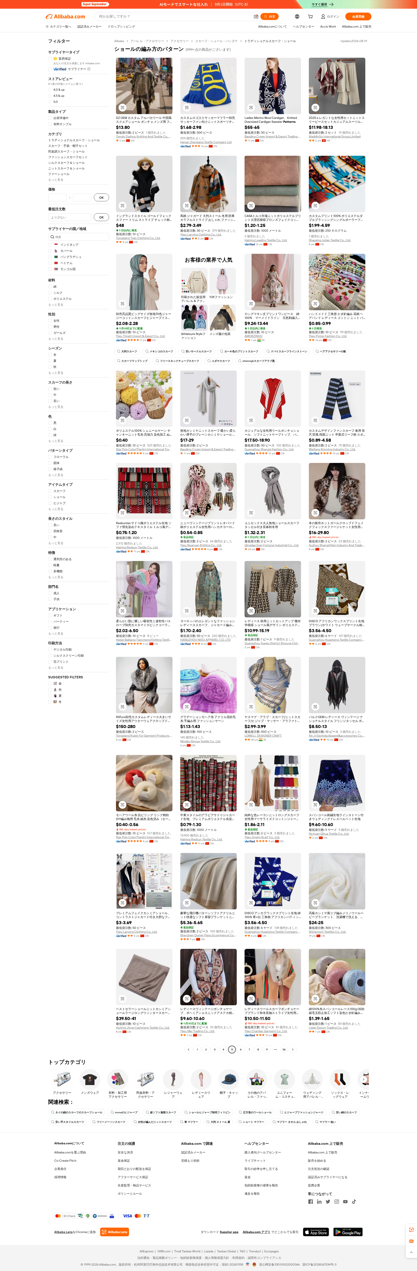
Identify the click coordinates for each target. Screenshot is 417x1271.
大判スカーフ (129, 351)
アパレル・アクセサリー (147, 41)
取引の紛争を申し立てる (261, 1169)
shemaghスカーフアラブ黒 (259, 360)
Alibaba (119, 41)
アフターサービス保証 (133, 1177)
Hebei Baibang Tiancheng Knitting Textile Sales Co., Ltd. (144, 639)
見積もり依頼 (190, 1160)
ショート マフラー (253, 1121)
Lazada (208, 1251)
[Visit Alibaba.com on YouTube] (345, 1201)
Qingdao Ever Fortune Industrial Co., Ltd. (272, 545)
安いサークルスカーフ (199, 351)
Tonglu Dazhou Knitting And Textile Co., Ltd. (144, 136)
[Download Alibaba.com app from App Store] (316, 1232)
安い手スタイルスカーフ (69, 1121)
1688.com (163, 1251)
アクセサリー (179, 41)
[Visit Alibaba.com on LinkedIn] (319, 1201)
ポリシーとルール (130, 1193)
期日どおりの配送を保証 (134, 1169)
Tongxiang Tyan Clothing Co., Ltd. (138, 238)
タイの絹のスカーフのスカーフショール (78, 1112)
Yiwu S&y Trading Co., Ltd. (197, 1031)
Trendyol (255, 1251)
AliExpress (147, 1251)
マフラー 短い (327, 1121)
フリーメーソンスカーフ (111, 1121)
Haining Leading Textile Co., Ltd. (266, 240)
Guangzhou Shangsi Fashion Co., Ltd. (269, 449)
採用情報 (60, 1177)
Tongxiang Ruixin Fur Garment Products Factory (144, 735)
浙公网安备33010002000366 (279, 1264)
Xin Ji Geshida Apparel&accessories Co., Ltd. (337, 735)
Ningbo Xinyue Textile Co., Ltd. (200, 741)
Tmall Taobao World (187, 1251)
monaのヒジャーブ (126, 1112)
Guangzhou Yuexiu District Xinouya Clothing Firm (273, 643)
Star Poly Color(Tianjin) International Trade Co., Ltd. (144, 449)
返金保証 (124, 1160)
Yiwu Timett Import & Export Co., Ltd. (140, 336)
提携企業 (314, 1185)
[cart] (311, 17)
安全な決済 (125, 1152)
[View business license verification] (248, 1264)
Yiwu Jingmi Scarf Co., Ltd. (262, 837)
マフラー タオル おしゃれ (292, 1121)
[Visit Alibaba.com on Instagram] (336, 1201)
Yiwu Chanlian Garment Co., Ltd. (266, 1031)
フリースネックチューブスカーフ (179, 360)
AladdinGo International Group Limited (335, 136)
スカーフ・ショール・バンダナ (216, 41)
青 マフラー (191, 1121)
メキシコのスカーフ (161, 351)
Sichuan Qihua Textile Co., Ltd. (329, 833)
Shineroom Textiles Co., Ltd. (327, 931)
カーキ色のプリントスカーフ (241, 351)
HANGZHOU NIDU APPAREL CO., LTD (205, 639)
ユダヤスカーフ (221, 360)
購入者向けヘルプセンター (263, 1152)
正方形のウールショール (257, 1112)
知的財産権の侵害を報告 (261, 1185)
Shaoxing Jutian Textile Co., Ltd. (330, 240)
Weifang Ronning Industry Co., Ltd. (332, 449)
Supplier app (229, 1232)
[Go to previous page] (188, 1049)
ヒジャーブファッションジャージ (303, 1112)
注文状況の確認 (318, 1169)
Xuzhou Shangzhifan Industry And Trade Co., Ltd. (337, 545)
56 (284, 1049)
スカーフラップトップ (134, 360)
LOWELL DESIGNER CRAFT (263, 735)
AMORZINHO (253, 336)
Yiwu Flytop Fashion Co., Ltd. (328, 336)
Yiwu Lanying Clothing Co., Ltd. (201, 234)
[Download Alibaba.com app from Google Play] (348, 1232)
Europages (271, 1251)
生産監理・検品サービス (134, 1185)
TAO (242, 1251)
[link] (411, 1229)
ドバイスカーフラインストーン (289, 351)
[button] (256, 16)
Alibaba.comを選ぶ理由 (70, 1152)
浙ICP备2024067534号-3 (319, 1264)
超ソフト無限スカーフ (163, 1112)
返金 (248, 1177)
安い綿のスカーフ (346, 1112)
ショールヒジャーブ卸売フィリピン (209, 1112)
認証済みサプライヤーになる (328, 1177)
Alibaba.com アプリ (256, 1232)
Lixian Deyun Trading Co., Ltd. (328, 1027)
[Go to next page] (293, 1049)
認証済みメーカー (193, 1152)
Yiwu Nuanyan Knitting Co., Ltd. (201, 545)
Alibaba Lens (63, 1232)
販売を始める (317, 1160)
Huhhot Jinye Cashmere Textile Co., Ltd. (143, 1027)
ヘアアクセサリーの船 (333, 351)
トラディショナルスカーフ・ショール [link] (270, 41)
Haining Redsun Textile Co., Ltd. (137, 547)
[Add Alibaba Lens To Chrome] (114, 1232)
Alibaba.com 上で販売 (322, 1152)
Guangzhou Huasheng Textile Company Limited (337, 639)
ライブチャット (255, 1160)
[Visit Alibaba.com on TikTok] (354, 1201)
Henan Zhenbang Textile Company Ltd (206, 142)
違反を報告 (252, 1193)
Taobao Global (226, 1251)
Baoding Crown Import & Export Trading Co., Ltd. (273, 136)
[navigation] (78, 545)
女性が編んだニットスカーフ (155, 1121)
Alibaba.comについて (69, 1143)
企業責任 (60, 1169)
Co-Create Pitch (65, 1160)
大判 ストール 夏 (220, 1121)
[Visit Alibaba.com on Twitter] (328, 1201)
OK (101, 197)
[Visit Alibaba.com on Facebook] (310, 1201)
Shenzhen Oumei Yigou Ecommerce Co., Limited (208, 935)
